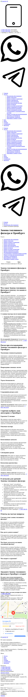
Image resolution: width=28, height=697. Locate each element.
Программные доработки (10, 257)
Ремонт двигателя (8, 241)
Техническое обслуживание (11, 239)
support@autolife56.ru (6, 670)
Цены (5, 658)
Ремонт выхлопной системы (11, 246)
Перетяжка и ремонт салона (11, 259)
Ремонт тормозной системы (11, 250)
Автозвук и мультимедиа (10, 256)
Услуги (5, 656)
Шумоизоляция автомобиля (11, 252)
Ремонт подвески (8, 248)
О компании (7, 661)
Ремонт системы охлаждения (11, 249)
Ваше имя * (4, 688)
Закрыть (3, 695)
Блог (5, 657)
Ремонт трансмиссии (9, 243)
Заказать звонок (5, 672)
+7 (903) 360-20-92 (5, 29)
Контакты (6, 663)
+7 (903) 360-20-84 (5, 31)
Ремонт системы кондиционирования (14, 255)
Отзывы (6, 660)
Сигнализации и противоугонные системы (15, 253)
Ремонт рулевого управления (11, 242)
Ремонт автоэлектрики (10, 245)
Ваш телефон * (5, 689)
